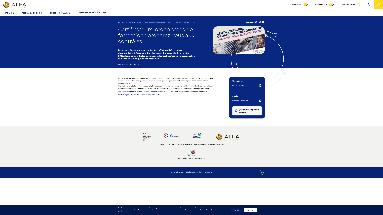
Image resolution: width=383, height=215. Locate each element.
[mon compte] (369, 4)
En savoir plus (211, 210)
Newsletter (297, 4)
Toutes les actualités (133, 22)
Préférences (122, 212)
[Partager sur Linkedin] (263, 23)
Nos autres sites (348, 4)
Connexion (209, 172)
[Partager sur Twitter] (260, 23)
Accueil (121, 22)
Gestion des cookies (194, 172)
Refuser (236, 210)
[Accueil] (14, 5)
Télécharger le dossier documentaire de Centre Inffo (139, 95)
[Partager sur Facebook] (256, 23)
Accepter (250, 210)
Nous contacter (321, 4)
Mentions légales (176, 172)
